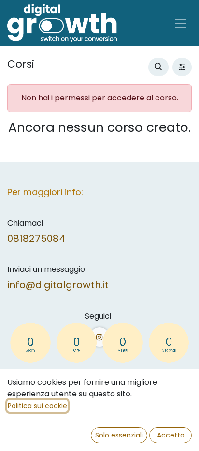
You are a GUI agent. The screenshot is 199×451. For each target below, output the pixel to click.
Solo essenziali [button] (119, 435)
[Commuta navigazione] (181, 23)
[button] (158, 67)
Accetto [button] (171, 435)
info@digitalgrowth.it (58, 285)
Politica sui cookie (37, 405)
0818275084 (36, 238)
